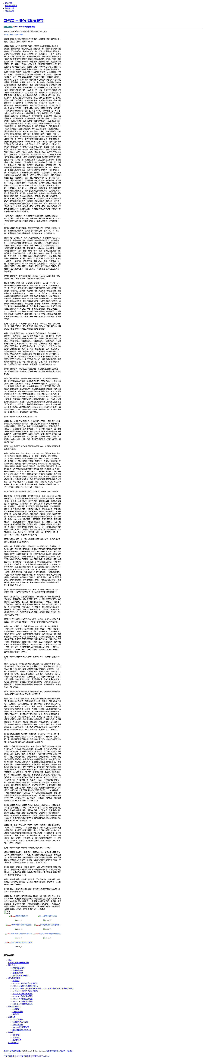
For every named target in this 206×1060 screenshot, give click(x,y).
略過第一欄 (9, 8)
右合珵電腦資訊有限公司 (55, 1051)
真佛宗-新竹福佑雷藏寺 (13, 1051)
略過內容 (8, 3)
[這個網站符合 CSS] (12, 1056)
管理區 (69, 1051)
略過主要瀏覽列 (11, 6)
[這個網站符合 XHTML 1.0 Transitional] (34, 1056)
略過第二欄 (9, 11)
